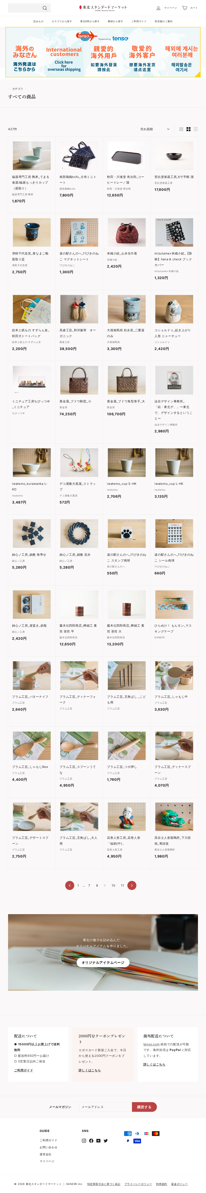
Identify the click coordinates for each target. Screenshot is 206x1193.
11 (122, 885)
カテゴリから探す (62, 21)
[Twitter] (106, 1140)
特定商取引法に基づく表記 (104, 1184)
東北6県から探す (90, 21)
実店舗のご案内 (164, 21)
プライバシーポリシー (138, 1184)
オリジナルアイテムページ (103, 962)
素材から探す (115, 21)
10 (113, 885)
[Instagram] (84, 1140)
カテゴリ (17, 88)
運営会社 (46, 1154)
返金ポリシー (179, 1184)
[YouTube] (98, 1140)
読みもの (38, 21)
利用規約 (161, 1184)
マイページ (47, 1161)
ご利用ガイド (139, 21)
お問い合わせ (49, 1147)
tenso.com (151, 1044)
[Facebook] (91, 1140)
